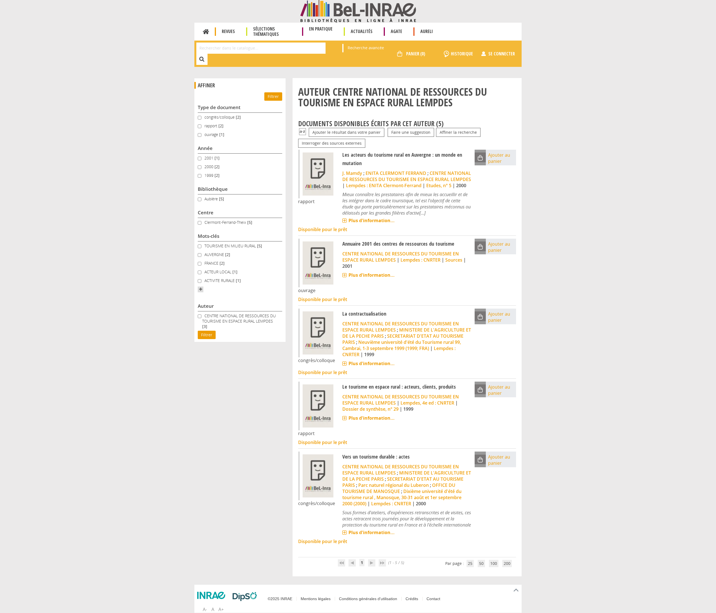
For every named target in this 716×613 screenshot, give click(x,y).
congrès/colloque (220, 117)
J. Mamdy (352, 173)
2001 (209, 158)
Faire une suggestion (410, 132)
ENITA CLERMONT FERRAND (396, 173)
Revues (228, 31)
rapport (211, 125)
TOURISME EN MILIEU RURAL (230, 245)
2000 (209, 166)
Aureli (426, 31)
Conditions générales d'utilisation (368, 598)
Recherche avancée (366, 47)
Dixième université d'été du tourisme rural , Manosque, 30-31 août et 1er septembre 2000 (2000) (401, 497)
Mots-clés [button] (208, 236)
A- (205, 609)
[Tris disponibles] (302, 132)
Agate (396, 31)
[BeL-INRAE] (358, 10)
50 (481, 563)
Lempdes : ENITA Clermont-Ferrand (383, 185)
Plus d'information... (371, 220)
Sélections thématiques (266, 31)
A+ (221, 609)
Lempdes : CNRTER (421, 260)
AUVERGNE (214, 254)
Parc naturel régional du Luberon (393, 485)
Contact (433, 598)
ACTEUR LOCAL (218, 271)
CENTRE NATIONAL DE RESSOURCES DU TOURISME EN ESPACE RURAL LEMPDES (239, 318)
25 (470, 563)
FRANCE (212, 263)
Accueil (206, 31)
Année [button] (205, 148)
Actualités (362, 31)
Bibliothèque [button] (213, 189)
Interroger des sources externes (332, 143)
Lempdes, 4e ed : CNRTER (427, 403)
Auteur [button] (206, 306)
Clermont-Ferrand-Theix (225, 222)
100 (493, 563)
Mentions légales (316, 598)
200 (507, 563)
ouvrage (211, 134)
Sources (453, 260)
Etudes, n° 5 (438, 185)
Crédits (412, 598)
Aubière (211, 198)
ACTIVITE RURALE (220, 280)
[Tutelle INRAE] (212, 595)
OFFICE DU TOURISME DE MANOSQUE (398, 488)
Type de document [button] (219, 107)
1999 (209, 175)
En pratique (321, 29)
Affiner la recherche (458, 132)
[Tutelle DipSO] (246, 596)
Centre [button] (205, 212)
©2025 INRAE (280, 598)
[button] (200, 289)
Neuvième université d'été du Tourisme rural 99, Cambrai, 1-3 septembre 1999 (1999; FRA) (401, 345)
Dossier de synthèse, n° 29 (370, 409)
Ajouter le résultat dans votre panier (346, 132)
